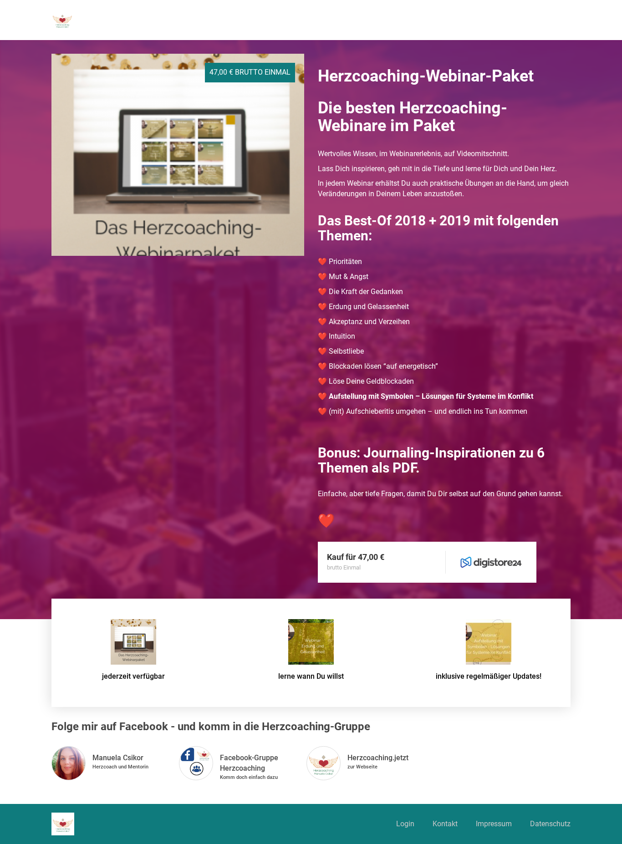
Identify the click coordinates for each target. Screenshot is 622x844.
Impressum (494, 823)
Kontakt (445, 823)
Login (405, 823)
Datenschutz (550, 823)
